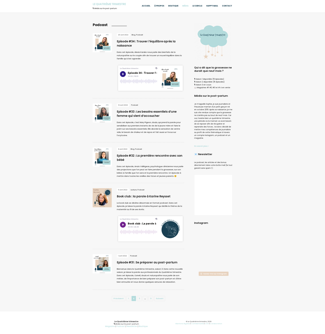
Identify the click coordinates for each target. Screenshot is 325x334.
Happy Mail (212, 5)
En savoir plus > (201, 146)
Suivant (159, 298)
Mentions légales (182, 323)
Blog (133, 35)
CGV (207, 323)
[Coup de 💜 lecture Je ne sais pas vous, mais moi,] (213, 242)
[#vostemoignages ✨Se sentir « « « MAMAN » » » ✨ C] (213, 258)
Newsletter (132, 326)
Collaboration (216, 323)
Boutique (173, 5)
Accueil (146, 5)
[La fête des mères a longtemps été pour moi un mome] (226, 258)
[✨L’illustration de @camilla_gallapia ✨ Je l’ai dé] (226, 250)
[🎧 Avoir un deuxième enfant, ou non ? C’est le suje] (213, 250)
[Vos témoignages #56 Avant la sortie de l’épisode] (200, 258)
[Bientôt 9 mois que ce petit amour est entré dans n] (200, 250)
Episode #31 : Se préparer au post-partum (147, 262)
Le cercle (197, 5)
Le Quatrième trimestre (109, 4)
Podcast (139, 35)
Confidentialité (197, 323)
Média (185, 5)
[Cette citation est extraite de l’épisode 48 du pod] (200, 266)
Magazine (110, 326)
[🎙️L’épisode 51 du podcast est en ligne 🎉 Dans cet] (226, 234)
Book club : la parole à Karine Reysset (143, 196)
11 (150, 298)
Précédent (118, 298)
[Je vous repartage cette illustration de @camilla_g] (226, 266)
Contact (227, 5)
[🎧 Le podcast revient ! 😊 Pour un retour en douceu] (200, 242)
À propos (159, 5)
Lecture (134, 190)
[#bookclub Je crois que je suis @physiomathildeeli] (226, 242)
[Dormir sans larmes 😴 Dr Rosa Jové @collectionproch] (200, 234)
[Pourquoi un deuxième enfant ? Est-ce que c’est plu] (213, 266)
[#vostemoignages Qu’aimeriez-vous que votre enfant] (213, 234)
